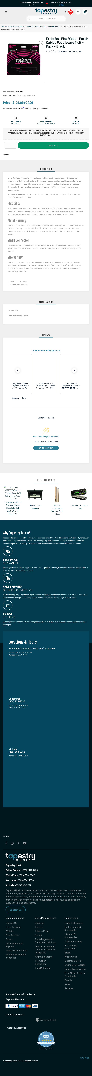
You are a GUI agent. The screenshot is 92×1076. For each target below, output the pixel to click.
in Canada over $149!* (31, 3)
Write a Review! (46, 448)
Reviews (69, 988)
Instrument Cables (51, 26)
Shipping (39, 922)
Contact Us (16, 909)
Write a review (75, 51)
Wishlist (10, 931)
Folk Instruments (73, 941)
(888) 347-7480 (30, 870)
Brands (68, 980)
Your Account (13, 935)
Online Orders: (13, 870)
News (67, 984)
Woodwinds (71, 956)
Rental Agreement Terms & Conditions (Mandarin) (45, 949)
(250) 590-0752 (18, 885)
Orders (9, 939)
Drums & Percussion (75, 964)
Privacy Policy (42, 931)
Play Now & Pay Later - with (61, 3)
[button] (40, 42)
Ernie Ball (19, 91)
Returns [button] (76, 124)
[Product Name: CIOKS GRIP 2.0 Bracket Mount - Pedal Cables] (46, 374)
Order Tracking (13, 926)
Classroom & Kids (74, 960)
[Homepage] (46, 11)
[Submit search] (28, 18)
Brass (67, 952)
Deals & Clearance (74, 922)
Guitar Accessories (34, 26)
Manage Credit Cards (16, 950)
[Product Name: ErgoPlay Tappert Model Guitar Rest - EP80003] (20, 374)
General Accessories (75, 968)
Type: (10, 316)
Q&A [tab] (24, 398)
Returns (39, 926)
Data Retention (43, 967)
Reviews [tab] (15, 398)
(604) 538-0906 (20, 875)
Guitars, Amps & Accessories (13, 26)
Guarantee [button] (16, 124)
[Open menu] (6, 11)
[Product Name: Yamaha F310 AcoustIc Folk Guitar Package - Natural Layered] (71, 374)
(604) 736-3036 (20, 880)
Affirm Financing (44, 956)
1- (22, 870)
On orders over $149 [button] (46, 124)
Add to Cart (53, 145)
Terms (38, 935)
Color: (10, 311)
